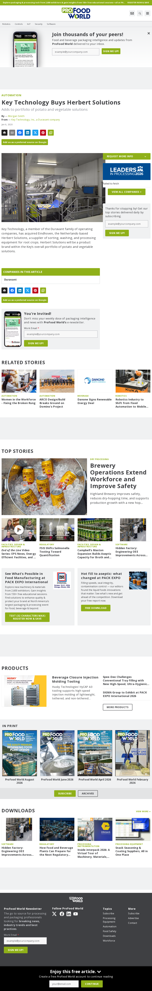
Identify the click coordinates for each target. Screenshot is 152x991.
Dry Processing (99, 459)
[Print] (4, 133)
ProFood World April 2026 (95, 779)
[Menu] (148, 13)
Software (121, 544)
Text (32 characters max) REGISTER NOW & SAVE (27, 617)
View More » (143, 811)
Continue (92, 984)
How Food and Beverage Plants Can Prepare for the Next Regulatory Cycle (56, 851)
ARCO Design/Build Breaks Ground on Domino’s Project (52, 403)
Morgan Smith (16, 116)
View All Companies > (126, 191)
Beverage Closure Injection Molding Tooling (75, 679)
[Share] (20, 133)
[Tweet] (35, 133)
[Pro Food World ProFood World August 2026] (19, 753)
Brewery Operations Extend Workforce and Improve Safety (118, 475)
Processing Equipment (129, 844)
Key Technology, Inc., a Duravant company (35, 119)
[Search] (140, 13)
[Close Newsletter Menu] (149, 33)
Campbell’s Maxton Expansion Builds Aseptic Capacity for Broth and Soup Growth (94, 553)
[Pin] (43, 133)
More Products (118, 707)
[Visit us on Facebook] (62, 913)
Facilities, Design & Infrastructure (13, 545)
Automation (11, 95)
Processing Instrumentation (88, 845)
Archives (88, 793)
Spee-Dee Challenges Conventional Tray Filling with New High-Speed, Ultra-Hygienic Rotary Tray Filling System (125, 680)
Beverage (83, 395)
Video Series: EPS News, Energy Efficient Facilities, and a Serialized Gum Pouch (18, 553)
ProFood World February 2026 (132, 781)
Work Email (31, 328)
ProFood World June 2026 (57, 779)
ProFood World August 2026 (19, 781)
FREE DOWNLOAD (95, 608)
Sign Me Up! (111, 51)
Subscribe (65, 793)
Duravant (10, 279)
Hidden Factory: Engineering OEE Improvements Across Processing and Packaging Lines (130, 551)
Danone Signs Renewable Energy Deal (94, 401)
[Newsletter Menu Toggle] (132, 13)
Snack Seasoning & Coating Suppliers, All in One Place (131, 851)
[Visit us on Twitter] (54, 913)
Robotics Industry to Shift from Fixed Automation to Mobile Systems (130, 403)
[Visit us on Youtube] (75, 913)
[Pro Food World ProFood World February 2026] (132, 753)
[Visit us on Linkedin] (68, 913)
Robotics (121, 395)
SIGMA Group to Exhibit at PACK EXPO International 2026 (125, 694)
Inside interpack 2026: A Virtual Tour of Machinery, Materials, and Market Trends (93, 853)
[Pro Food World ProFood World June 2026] (57, 753)
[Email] (12, 133)
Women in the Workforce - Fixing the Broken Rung (18, 401)
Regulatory (46, 544)
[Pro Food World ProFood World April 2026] (94, 753)
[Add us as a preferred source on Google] (51, 133)
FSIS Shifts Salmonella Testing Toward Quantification (54, 551)
